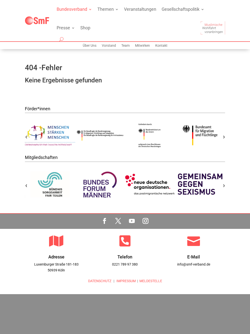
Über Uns (89, 45)
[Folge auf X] (118, 221)
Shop (85, 27)
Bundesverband (72, 9)
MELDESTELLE (150, 281)
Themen (105, 9)
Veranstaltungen (140, 9)
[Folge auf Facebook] (104, 221)
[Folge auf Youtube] (132, 221)
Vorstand (109, 45)
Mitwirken (142, 45)
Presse (63, 27)
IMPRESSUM (126, 281)
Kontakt (161, 45)
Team (125, 45)
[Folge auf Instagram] (145, 221)
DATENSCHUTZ (99, 281)
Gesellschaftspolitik (180, 9)
